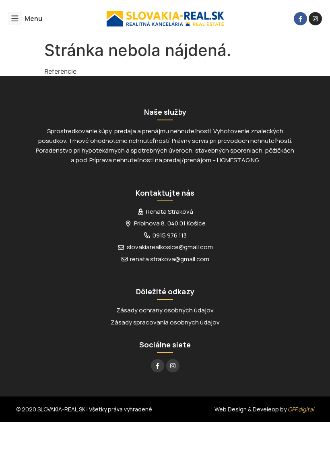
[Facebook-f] (300, 18)
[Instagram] (315, 18)
